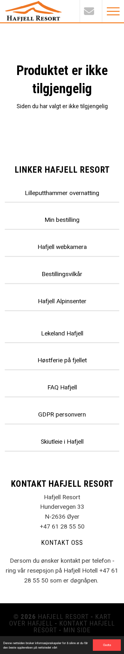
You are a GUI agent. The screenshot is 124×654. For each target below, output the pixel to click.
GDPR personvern (62, 414)
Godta (107, 645)
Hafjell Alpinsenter (62, 301)
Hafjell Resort (63, 616)
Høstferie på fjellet (62, 360)
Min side (77, 630)
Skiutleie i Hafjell (62, 441)
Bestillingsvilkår (62, 274)
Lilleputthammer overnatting (62, 193)
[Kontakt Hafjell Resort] (90, 11)
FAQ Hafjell (62, 387)
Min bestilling (62, 219)
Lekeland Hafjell (62, 333)
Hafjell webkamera (62, 247)
